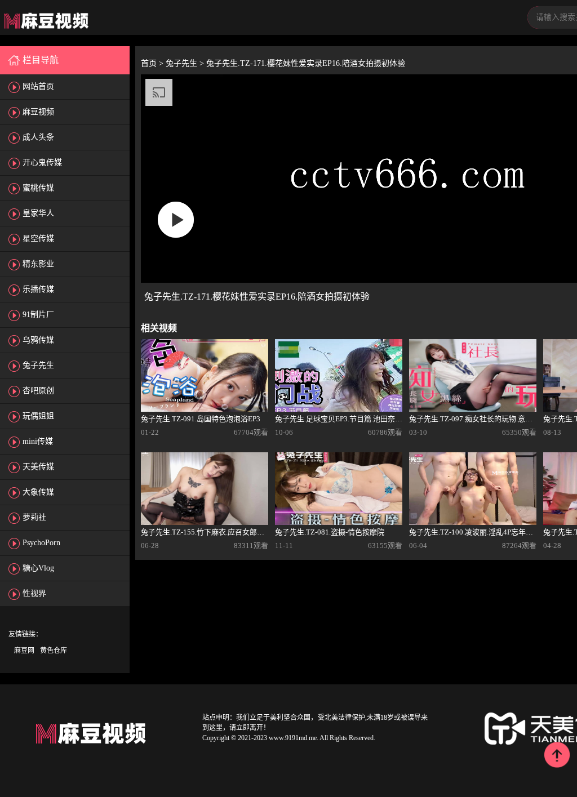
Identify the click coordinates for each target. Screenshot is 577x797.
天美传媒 (38, 466)
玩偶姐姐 (38, 416)
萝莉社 (34, 517)
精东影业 (38, 264)
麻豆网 (24, 650)
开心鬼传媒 (42, 162)
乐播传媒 (38, 289)
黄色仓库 (53, 650)
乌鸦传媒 (38, 340)
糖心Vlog (38, 568)
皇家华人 (38, 213)
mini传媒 (38, 441)
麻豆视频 (38, 112)
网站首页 (38, 86)
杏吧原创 (38, 390)
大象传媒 (38, 492)
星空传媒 (38, 238)
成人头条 (38, 137)
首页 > (153, 63)
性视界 (34, 593)
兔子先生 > (186, 63)
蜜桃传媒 (38, 188)
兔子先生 (38, 365)
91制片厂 (38, 314)
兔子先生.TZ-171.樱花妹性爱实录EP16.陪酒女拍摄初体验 (305, 63)
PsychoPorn (41, 542)
